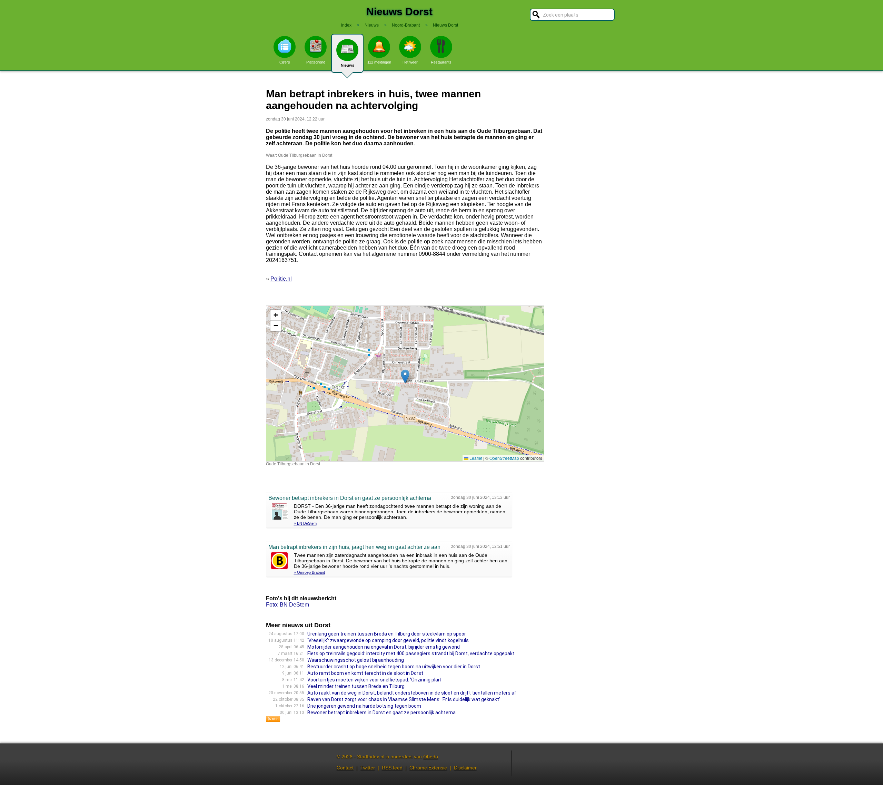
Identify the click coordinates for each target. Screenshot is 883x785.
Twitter (367, 768)
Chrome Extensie (428, 768)
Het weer (410, 62)
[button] (405, 376)
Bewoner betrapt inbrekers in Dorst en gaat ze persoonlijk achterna (381, 712)
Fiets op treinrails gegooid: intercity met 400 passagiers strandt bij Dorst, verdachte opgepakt (411, 653)
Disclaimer (465, 768)
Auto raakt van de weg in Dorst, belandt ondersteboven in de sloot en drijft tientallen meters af (411, 693)
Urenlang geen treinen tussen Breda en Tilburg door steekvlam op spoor (386, 634)
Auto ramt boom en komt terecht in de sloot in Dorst (365, 673)
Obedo (430, 756)
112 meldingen (379, 62)
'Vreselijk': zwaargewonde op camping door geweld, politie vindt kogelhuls (388, 640)
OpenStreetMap (504, 458)
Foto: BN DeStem (287, 605)
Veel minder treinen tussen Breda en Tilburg (356, 686)
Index (346, 25)
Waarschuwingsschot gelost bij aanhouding (355, 660)
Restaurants (441, 62)
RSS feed (392, 768)
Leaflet (475, 458)
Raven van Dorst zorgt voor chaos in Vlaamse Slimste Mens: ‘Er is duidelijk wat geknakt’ (403, 699)
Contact (345, 768)
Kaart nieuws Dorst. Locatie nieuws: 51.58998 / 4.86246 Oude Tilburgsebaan (404, 383)
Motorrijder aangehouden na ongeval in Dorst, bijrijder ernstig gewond (383, 647)
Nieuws (347, 65)
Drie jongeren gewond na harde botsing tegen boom (364, 706)
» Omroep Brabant (309, 572)
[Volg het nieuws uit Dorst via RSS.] (273, 720)
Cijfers (284, 62)
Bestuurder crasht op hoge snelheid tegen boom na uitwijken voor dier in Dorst (393, 666)
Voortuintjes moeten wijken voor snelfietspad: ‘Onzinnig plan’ (374, 679)
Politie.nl (281, 279)
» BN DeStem (305, 523)
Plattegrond (315, 62)
